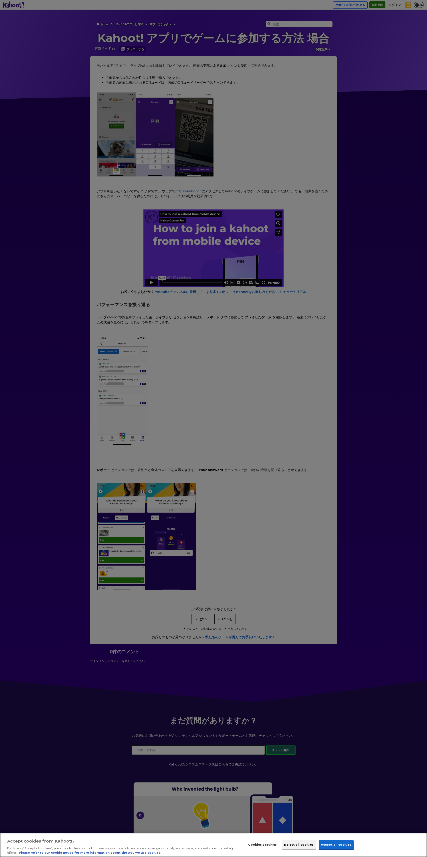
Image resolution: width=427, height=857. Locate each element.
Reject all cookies (298, 844)
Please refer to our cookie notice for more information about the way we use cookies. (90, 852)
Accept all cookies (336, 844)
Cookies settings (262, 844)
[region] (213, 845)
